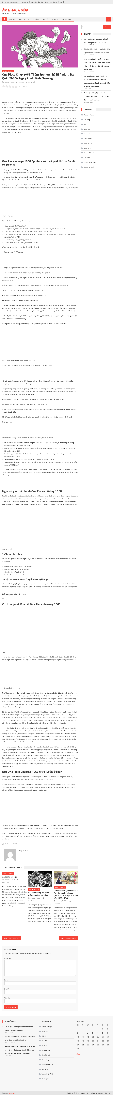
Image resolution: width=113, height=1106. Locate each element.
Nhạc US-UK (88, 143)
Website (7, 998)
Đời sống (36, 19)
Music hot (12, 1093)
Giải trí (45, 19)
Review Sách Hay (89, 153)
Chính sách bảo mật (37, 2)
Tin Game (54, 19)
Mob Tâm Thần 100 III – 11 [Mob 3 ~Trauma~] (13, 938)
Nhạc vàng (87, 148)
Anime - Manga (8, 71)
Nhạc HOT (87, 129)
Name (6, 980)
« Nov (78, 1054)
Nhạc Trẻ (11, 19)
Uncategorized (89, 167)
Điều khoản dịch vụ (51, 2)
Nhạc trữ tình (24, 19)
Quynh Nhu (21, 82)
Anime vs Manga (9, 876)
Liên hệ (62, 2)
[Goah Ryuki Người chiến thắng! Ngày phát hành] (40, 879)
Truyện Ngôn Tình (90, 162)
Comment (8, 958)
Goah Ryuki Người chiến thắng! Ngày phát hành (38, 894)
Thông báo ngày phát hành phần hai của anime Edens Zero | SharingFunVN (69, 938)
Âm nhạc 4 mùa (15, 10)
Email (6, 989)
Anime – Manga (67, 19)
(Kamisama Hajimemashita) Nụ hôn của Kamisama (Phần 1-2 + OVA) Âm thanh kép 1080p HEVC (66, 894)
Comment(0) (31, 82)
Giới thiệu (25, 2)
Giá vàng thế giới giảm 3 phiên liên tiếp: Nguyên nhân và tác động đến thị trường (97, 51)
